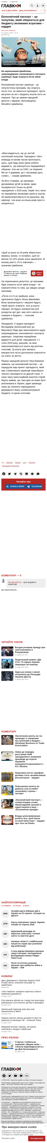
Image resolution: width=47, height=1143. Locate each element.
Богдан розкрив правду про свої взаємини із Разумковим (30, 649)
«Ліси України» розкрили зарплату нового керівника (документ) (21, 992)
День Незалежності (28, 11)
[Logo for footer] (11, 1070)
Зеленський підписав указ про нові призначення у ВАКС (17, 1010)
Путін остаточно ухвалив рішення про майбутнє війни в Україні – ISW (26, 965)
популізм (32, 463)
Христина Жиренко (8, 30)
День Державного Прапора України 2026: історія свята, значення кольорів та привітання (20, 982)
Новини (6, 976)
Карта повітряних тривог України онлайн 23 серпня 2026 (28, 923)
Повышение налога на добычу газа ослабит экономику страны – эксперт (27, 790)
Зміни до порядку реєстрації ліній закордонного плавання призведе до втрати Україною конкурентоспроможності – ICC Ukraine (29, 759)
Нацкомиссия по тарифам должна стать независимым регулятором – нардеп (30, 775)
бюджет (18, 463)
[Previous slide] (41, 10)
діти (24, 463)
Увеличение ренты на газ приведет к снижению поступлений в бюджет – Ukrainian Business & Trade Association (29, 741)
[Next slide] (44, 10)
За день (26, 906)
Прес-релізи (9, 1037)
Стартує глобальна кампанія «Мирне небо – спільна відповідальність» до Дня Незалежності (29, 1045)
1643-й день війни (9, 11)
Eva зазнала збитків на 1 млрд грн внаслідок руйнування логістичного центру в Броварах (22, 1001)
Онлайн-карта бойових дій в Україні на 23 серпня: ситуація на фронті (28, 913)
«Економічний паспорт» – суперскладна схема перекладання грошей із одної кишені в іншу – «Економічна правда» (29, 805)
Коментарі (8, 731)
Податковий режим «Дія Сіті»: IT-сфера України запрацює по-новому (28, 662)
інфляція (9, 463)
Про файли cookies (8, 1138)
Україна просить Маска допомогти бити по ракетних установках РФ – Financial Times (21, 1019)
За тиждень (6, 906)
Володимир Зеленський (11, 466)
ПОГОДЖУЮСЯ (36, 1138)
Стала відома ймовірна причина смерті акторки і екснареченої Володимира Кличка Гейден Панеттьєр (27, 954)
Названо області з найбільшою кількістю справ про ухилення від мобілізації (27, 943)
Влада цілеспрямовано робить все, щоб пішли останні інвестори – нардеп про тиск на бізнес (30, 819)
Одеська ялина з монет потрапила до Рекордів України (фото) (27, 674)
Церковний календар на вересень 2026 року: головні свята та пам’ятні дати (25, 933)
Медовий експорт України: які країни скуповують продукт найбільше (18, 1028)
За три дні (17, 906)
